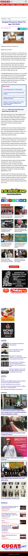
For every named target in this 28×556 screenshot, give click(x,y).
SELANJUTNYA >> (14, 266)
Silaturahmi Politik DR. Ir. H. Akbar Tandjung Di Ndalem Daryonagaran (20, 260)
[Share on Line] (24, 200)
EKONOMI (13, 4)
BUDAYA (2, 4)
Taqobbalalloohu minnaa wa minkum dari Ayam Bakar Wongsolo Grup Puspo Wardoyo (20, 245)
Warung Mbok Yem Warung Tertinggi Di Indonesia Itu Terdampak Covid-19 (6, 230)
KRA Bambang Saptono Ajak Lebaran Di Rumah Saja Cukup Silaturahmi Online (21, 230)
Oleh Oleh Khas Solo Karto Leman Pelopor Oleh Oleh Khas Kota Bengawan (6, 244)
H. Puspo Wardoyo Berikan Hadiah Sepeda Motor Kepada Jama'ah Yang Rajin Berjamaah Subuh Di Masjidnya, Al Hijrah (13, 412)
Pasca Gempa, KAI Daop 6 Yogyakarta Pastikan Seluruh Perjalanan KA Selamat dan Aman (10, 507)
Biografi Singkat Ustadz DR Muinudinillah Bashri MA (12, 458)
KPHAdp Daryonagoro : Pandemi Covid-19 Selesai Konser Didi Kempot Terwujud (7, 260)
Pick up (2, 379)
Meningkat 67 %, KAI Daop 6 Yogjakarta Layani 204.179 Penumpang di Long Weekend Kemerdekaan (18, 357)
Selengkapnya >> (5, 510)
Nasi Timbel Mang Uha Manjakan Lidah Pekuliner (12, 389)
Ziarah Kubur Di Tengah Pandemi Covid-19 (19, 216)
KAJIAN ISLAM (19, 4)
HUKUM (7, 4)
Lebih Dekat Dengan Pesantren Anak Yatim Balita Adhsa (13, 479)
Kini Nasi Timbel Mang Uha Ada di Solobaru (10, 384)
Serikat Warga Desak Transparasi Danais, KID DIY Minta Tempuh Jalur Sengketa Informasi (10, 515)
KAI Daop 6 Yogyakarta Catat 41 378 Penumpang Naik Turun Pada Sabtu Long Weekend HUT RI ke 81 (17, 371)
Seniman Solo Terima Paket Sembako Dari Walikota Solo (7, 216)
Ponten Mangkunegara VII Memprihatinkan (12, 89)
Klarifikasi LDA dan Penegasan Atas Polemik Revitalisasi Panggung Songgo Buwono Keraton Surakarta (13, 103)
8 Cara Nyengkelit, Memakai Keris (10, 498)
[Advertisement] (14, 542)
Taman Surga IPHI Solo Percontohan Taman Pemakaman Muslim (13, 433)
